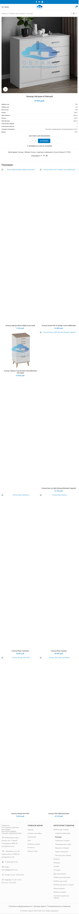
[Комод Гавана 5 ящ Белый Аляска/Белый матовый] (20, 350)
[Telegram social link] (42, 2)
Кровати (56, 859)
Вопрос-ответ (33, 851)
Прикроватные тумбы (63, 844)
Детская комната (59, 874)
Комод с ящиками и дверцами (41, 152)
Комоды (30, 13)
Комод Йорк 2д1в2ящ (20, 651)
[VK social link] (39, 2)
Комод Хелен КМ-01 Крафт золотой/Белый (59, 325)
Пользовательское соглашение (58, 906)
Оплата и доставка (34, 833)
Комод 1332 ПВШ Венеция (58, 813)
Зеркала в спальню (62, 848)
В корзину (44, 141)
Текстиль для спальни (63, 855)
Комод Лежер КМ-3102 (20, 813)
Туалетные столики (62, 841)
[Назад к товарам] (74, 13)
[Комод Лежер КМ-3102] (20, 734)
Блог (29, 840)
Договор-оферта (40, 906)
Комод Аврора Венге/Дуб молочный (20, 325)
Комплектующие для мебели (61, 897)
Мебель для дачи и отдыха (63, 885)
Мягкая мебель (59, 888)
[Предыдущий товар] (71, 13)
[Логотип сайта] (39, 7)
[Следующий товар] (76, 13)
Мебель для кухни (60, 881)
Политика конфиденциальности (20, 906)
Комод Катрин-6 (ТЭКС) (62, 152)
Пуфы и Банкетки (61, 852)
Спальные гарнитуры (62, 833)
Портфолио (32, 837)
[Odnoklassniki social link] (36, 2)
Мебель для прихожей (61, 877)
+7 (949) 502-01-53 (11, 862)
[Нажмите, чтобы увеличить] (5, 89)
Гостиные (56, 870)
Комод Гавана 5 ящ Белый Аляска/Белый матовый (20, 372)
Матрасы (56, 863)
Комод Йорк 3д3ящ (59, 651)
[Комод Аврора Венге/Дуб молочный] (20, 246)
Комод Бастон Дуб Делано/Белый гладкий (59, 488)
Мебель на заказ (34, 844)
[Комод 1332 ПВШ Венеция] (58, 734)
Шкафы (56, 866)
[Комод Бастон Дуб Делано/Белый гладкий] (58, 408)
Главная (4, 13)
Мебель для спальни (17, 13)
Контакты (31, 848)
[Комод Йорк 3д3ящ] (58, 571)
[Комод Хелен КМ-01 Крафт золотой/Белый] (58, 246)
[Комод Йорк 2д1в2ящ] (20, 571)
